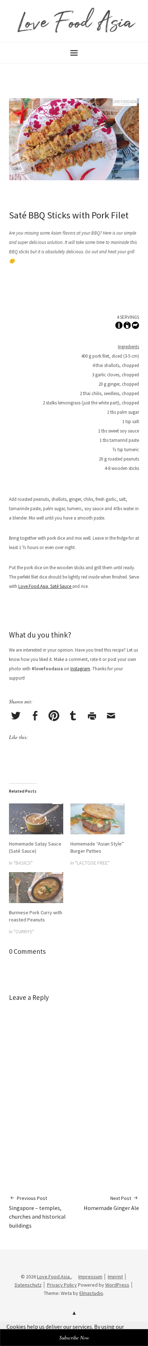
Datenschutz (28, 1285)
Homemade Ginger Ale (111, 1203)
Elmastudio (91, 1293)
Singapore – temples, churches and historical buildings (37, 1212)
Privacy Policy (62, 1285)
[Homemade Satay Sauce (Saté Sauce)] (36, 818)
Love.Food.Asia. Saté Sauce (45, 586)
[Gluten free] (118, 326)
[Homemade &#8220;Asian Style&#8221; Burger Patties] (97, 818)
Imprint (115, 1276)
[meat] (135, 326)
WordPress (117, 1285)
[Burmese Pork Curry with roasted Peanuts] (36, 887)
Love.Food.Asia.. (54, 1276)
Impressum (90, 1276)
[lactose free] (127, 326)
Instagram (80, 669)
